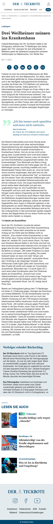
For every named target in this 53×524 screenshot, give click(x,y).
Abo (48, 9)
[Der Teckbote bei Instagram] (15, 501)
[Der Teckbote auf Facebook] (26, 501)
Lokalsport (24, 16)
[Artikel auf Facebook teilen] (9, 67)
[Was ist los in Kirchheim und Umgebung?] (9, 465)
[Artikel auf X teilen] (16, 67)
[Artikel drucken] (36, 67)
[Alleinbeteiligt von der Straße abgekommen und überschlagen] (9, 442)
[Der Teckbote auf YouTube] (37, 501)
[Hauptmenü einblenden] (4, 4)
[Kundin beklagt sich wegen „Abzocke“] (9, 420)
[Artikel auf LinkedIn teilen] (22, 67)
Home (4, 16)
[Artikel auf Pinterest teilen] (29, 67)
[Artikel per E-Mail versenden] (42, 67)
